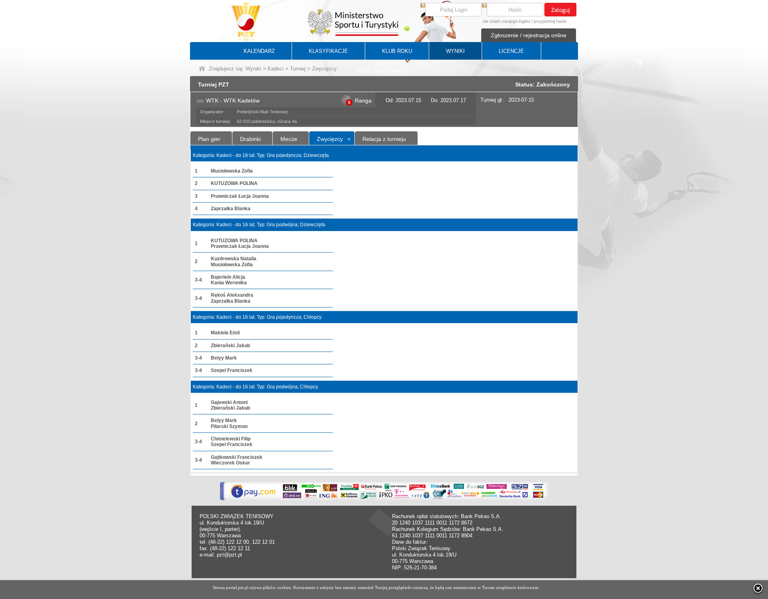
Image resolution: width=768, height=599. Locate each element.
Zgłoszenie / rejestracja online (528, 35)
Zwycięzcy (330, 139)
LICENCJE (511, 51)
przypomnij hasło (550, 21)
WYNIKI (455, 51)
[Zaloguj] (560, 9)
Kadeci (276, 69)
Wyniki (253, 69)
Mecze (288, 139)
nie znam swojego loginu (506, 21)
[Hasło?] (484, 6)
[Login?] (422, 6)
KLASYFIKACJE (328, 51)
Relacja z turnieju (384, 139)
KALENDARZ (259, 51)
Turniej (298, 69)
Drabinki (250, 139)
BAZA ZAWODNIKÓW (384, 71)
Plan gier (209, 139)
